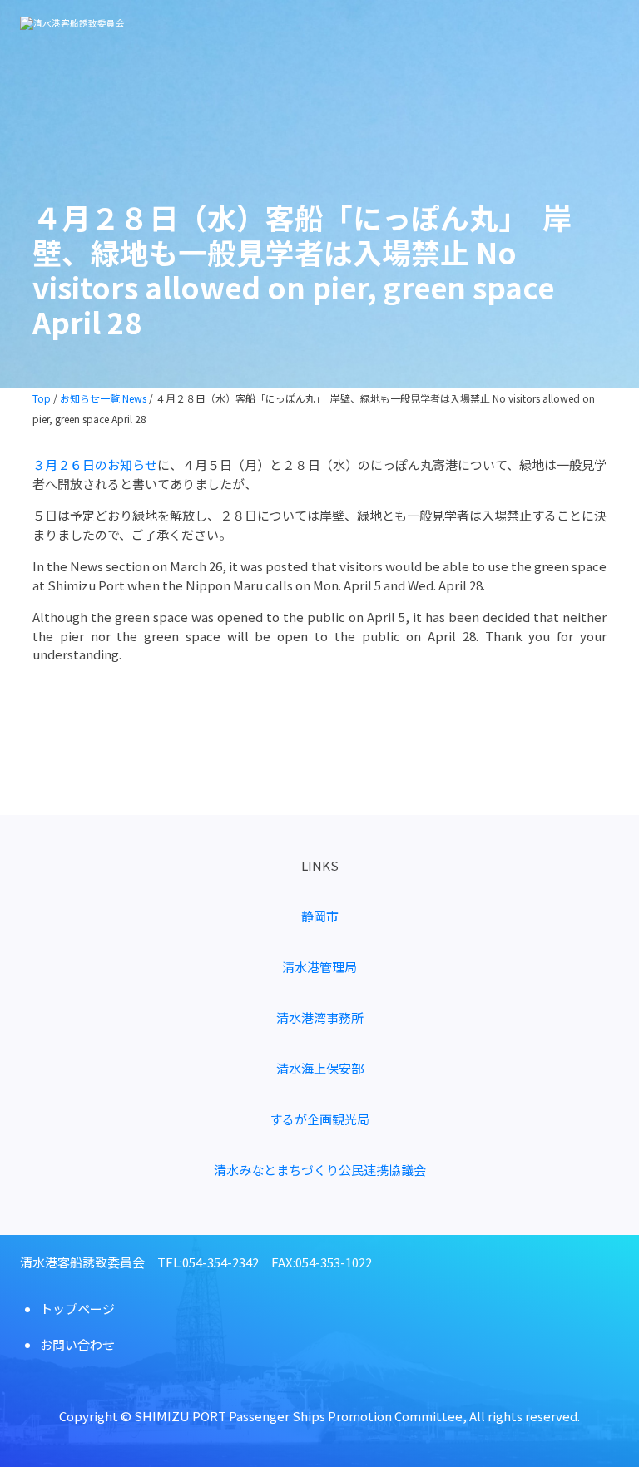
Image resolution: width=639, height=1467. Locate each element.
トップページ (77, 1308)
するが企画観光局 (319, 1119)
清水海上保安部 (320, 1068)
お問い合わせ (77, 1344)
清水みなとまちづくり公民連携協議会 (320, 1169)
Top (41, 398)
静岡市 (320, 916)
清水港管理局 (319, 967)
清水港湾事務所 (320, 1017)
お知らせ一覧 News (103, 398)
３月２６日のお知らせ (94, 464)
